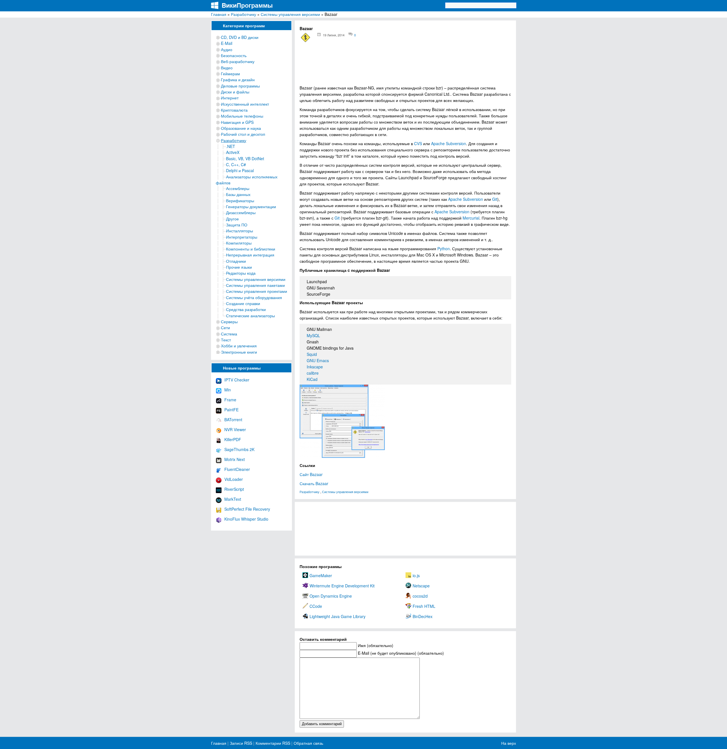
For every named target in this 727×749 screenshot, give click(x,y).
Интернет (230, 98)
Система (229, 334)
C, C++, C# (236, 164)
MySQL (313, 335)
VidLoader (233, 479)
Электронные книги (239, 352)
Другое (232, 219)
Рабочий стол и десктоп (243, 134)
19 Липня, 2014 (333, 35)
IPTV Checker (236, 380)
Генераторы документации (251, 206)
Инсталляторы (239, 230)
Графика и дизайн (238, 79)
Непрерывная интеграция (250, 255)
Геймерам (230, 73)
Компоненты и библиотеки (250, 249)
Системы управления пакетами (255, 285)
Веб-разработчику (237, 61)
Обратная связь (308, 743)
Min (227, 390)
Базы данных (238, 194)
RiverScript (234, 489)
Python (443, 248)
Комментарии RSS (273, 743)
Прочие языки (239, 267)
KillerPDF (232, 439)
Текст (226, 340)
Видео (227, 67)
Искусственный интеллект (245, 104)
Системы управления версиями (290, 14)
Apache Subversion (448, 143)
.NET (230, 146)
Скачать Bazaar (314, 483)
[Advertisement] (405, 65)
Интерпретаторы (241, 237)
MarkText (232, 499)
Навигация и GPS (237, 122)
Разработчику (243, 14)
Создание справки (243, 303)
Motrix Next (234, 459)
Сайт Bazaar (311, 474)
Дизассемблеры (241, 212)
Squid (312, 354)
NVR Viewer (235, 429)
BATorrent (233, 419)
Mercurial (471, 218)
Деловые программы (240, 86)
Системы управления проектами (256, 291)
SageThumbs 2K (239, 449)
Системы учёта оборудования (254, 297)
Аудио (226, 49)
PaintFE (231, 409)
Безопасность (233, 55)
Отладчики (236, 261)
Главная (218, 14)
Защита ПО (236, 225)
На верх (508, 743)
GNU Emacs (318, 360)
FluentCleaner (237, 469)
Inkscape (315, 367)
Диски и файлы (235, 92)
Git (494, 199)
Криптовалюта (234, 110)
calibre (313, 373)
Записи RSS (241, 743)
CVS (418, 143)
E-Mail (226, 43)
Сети (225, 327)
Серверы (229, 321)
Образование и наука (241, 128)
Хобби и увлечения (239, 346)
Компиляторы (239, 243)
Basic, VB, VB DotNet (245, 158)
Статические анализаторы (250, 315)
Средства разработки (246, 309)
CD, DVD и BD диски (239, 37)
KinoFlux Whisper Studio (246, 519)
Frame (230, 399)
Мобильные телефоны (242, 116)
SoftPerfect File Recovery (247, 509)
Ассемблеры (237, 188)
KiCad (312, 379)
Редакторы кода (241, 273)
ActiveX (232, 152)
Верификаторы (240, 200)
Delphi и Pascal (240, 170)
